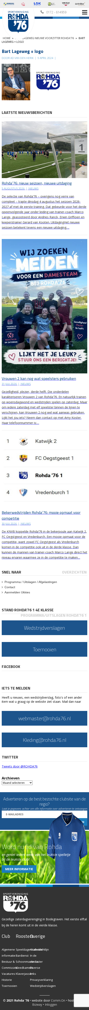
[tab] (12, 572)
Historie (7, 980)
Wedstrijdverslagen (43, 986)
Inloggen (51, 1004)
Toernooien (9, 986)
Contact (10, 587)
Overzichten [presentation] (74, 572)
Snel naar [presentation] (11, 572)
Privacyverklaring (41, 980)
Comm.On (58, 1000)
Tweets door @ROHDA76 (20, 766)
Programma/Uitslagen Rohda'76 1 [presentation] (54, 615)
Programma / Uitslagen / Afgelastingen (31, 582)
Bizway (37, 1004)
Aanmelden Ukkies (17, 592)
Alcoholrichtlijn (39, 949)
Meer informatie (19, 869)
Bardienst (22, 955)
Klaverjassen (24, 974)
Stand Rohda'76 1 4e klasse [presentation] (28, 610)
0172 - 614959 (56, 12)
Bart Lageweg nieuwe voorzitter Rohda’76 (44, 38)
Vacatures (8, 974)
